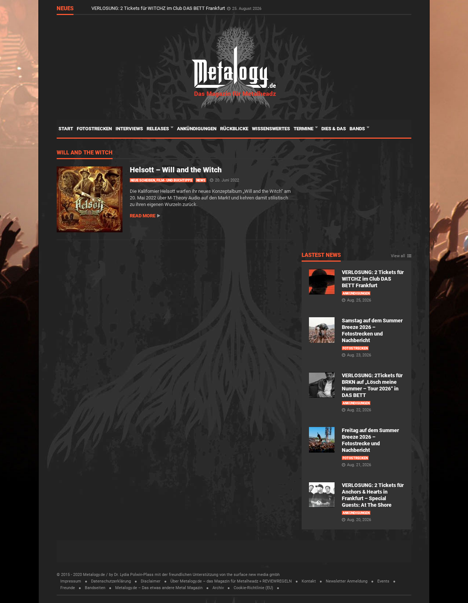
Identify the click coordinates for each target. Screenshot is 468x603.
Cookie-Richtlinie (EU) (253, 587)
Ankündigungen (196, 128)
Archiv (218, 587)
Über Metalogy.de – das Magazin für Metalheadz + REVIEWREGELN (231, 581)
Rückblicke (234, 128)
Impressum (70, 581)
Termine (304, 128)
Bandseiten (95, 587)
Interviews (129, 128)
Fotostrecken (94, 128)
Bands (358, 128)
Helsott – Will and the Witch (176, 169)
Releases (158, 128)
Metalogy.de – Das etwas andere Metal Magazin (159, 587)
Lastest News (321, 255)
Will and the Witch (85, 153)
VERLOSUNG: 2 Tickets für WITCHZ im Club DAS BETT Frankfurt (158, 8)
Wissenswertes (271, 128)
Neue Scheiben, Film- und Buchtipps (161, 180)
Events (383, 581)
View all (398, 256)
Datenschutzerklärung (111, 581)
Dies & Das (333, 128)
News (200, 180)
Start (65, 128)
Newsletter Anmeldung (346, 581)
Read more (142, 215)
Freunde (67, 587)
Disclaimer (151, 581)
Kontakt (309, 581)
